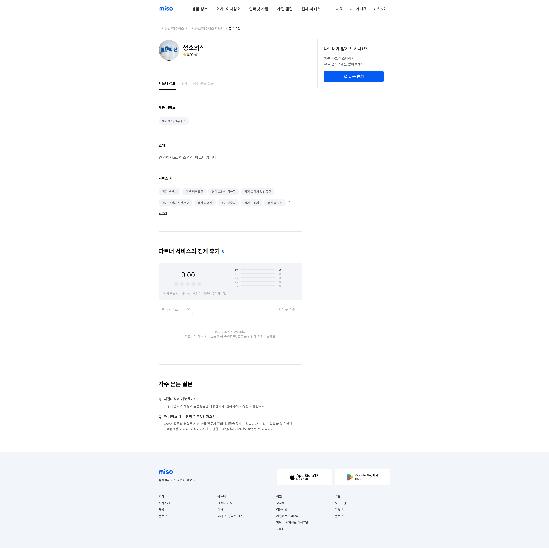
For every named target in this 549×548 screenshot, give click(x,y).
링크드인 (340, 503)
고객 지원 (380, 8)
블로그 (163, 516)
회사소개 (164, 503)
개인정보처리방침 (287, 516)
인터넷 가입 (258, 8)
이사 (220, 509)
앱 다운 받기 (354, 76)
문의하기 (281, 529)
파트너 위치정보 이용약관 (292, 522)
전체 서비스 (311, 8)
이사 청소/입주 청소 (230, 516)
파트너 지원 (357, 8)
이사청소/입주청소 (171, 28)
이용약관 (281, 509)
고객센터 (281, 503)
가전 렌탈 (285, 8)
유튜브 (339, 509)
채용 (339, 8)
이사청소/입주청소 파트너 (206, 28)
